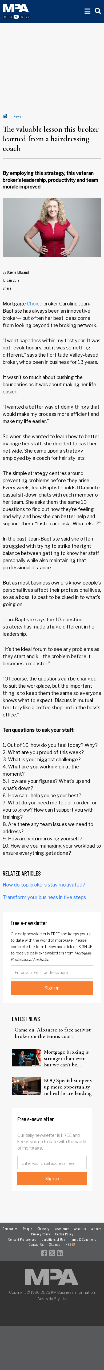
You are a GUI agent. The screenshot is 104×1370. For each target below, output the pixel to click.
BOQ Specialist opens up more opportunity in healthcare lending (68, 1087)
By (16, 272)
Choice (34, 304)
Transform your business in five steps (44, 897)
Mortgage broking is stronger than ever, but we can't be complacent (66, 1058)
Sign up (52, 987)
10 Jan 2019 (11, 280)
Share (7, 288)
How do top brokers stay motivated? (44, 885)
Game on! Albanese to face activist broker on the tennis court (53, 1033)
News (18, 116)
